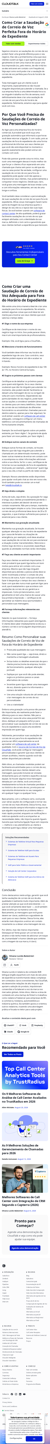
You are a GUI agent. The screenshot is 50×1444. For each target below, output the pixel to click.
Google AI (25, 1032)
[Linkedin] (20, 1394)
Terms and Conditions (9, 1406)
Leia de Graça (23, 261)
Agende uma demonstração (25, 1248)
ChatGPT (10, 1025)
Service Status (9, 1410)
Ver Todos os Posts (12, 1054)
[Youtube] (24, 1394)
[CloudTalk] (10, 4)
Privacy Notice (7, 1402)
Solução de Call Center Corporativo (22, 871)
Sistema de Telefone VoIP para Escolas (23, 850)
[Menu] (47, 3)
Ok (34, 1439)
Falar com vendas (37, 4)
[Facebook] (12, 1394)
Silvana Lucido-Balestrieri (17, 17)
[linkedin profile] (4, 965)
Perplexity (38, 1025)
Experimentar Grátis (36, 43)
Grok (24, 1025)
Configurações (16, 1438)
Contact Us (6, 1398)
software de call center (34, 416)
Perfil (16, 965)
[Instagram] (16, 1394)
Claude (10, 1032)
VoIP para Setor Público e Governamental (24, 865)
